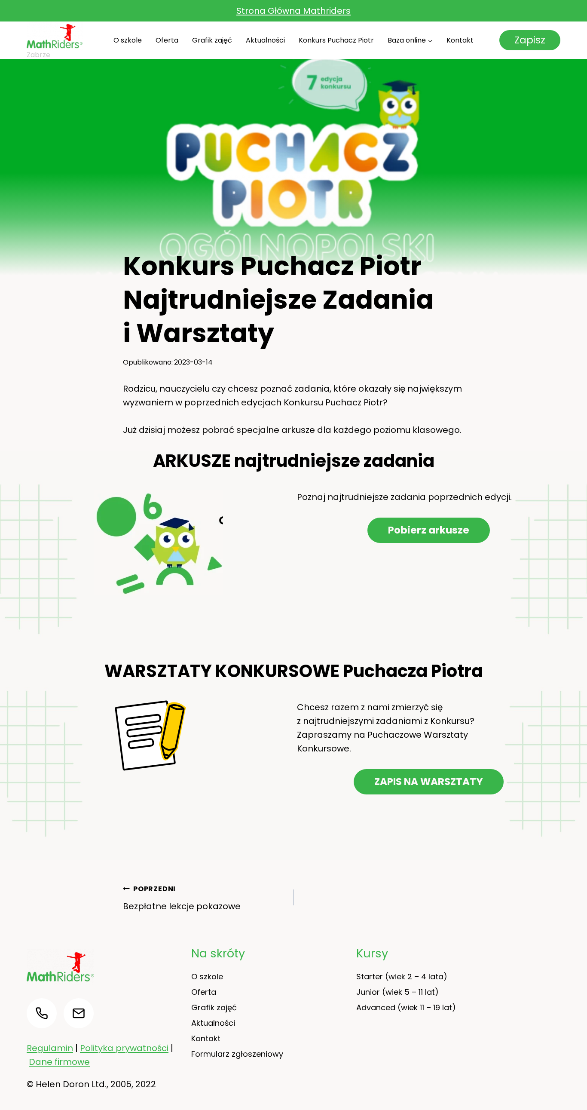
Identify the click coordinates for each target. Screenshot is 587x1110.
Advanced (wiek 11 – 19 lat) (406, 1007)
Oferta (167, 40)
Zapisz (529, 40)
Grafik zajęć (212, 40)
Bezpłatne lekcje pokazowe (182, 898)
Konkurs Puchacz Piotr (336, 40)
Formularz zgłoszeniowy (237, 1054)
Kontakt (460, 40)
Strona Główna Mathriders (293, 11)
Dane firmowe (59, 1062)
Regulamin (50, 1048)
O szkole (127, 40)
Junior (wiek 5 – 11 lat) (397, 992)
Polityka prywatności (124, 1048)
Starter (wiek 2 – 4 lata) (401, 976)
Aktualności (265, 40)
